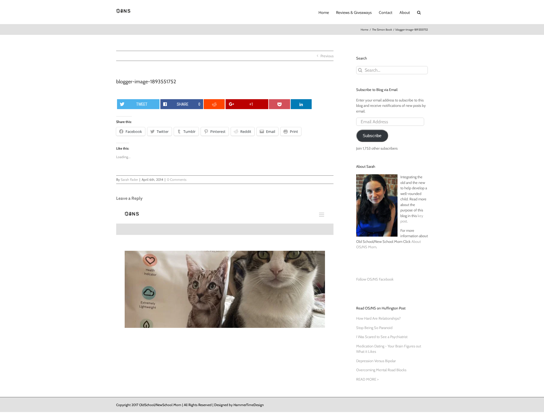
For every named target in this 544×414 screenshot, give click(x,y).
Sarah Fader (129, 179)
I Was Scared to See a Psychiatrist (381, 336)
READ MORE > (367, 379)
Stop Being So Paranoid (374, 327)
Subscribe (372, 135)
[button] (419, 12)
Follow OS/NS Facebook (375, 279)
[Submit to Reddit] (214, 104)
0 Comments (176, 179)
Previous (326, 56)
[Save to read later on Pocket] (279, 104)
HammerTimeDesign (248, 405)
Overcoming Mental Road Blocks (381, 370)
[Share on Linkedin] (301, 104)
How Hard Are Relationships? (378, 318)
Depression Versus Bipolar (376, 360)
